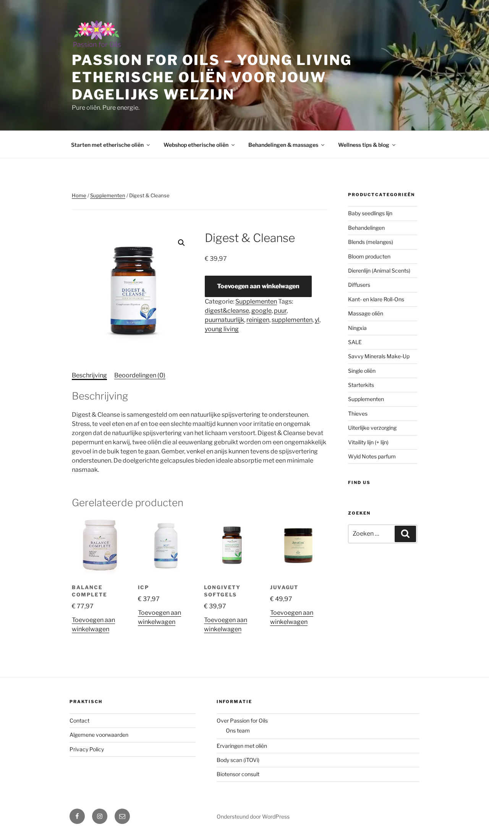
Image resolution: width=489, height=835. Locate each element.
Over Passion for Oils (242, 720)
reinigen (257, 319)
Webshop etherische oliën (196, 144)
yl (317, 319)
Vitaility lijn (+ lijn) (368, 442)
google (261, 310)
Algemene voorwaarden (99, 734)
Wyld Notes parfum (372, 456)
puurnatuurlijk (224, 319)
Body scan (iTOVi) (238, 760)
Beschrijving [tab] (89, 375)
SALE (355, 342)
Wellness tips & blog (363, 144)
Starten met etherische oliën (107, 144)
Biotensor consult (238, 774)
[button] (181, 243)
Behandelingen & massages (283, 144)
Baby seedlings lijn (370, 213)
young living (222, 329)
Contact (79, 720)
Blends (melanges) (370, 242)
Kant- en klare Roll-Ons (376, 299)
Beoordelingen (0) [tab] (139, 375)
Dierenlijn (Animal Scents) (379, 270)
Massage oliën (365, 313)
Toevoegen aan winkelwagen (258, 286)
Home (79, 195)
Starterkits (361, 385)
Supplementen (107, 195)
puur (280, 310)
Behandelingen (366, 227)
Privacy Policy (87, 749)
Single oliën (362, 370)
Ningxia (357, 328)
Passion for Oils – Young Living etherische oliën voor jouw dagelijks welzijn (212, 77)
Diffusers (359, 284)
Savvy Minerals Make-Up (379, 356)
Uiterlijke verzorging (372, 427)
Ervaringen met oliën (242, 745)
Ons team (238, 730)
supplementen (292, 319)
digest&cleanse (227, 310)
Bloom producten (369, 256)
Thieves (358, 413)
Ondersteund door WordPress (253, 816)
